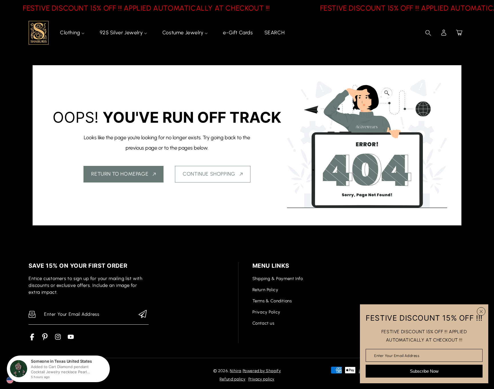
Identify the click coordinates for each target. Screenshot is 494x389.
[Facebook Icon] (32, 339)
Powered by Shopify (262, 370)
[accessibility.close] (481, 311)
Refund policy (233, 379)
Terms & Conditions (272, 300)
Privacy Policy (266, 312)
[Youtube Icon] (70, 339)
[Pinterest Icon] (45, 339)
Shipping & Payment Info (277, 278)
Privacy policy (261, 379)
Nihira (235, 370)
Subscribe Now (424, 371)
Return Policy (265, 289)
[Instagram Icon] (57, 339)
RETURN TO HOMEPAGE (119, 174)
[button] (459, 32)
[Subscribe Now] (143, 314)
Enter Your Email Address (396, 355)
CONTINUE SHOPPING (209, 174)
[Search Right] (428, 33)
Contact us (263, 323)
